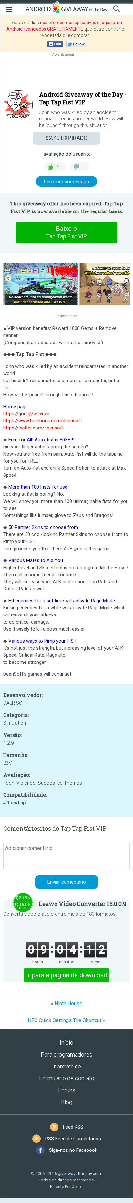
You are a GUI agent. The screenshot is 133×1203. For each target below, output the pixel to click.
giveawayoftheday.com (79, 1173)
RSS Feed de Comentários (73, 1139)
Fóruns (66, 1090)
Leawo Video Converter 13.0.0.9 (82, 903)
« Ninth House (66, 1004)
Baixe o (66, 232)
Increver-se (66, 1066)
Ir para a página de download (66, 975)
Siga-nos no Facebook (73, 1150)
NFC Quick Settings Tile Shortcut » (66, 1020)
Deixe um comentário (66, 181)
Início (66, 1042)
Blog (66, 1102)
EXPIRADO (66, 138)
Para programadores (66, 1054)
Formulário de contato (66, 1078)
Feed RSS (73, 1127)
